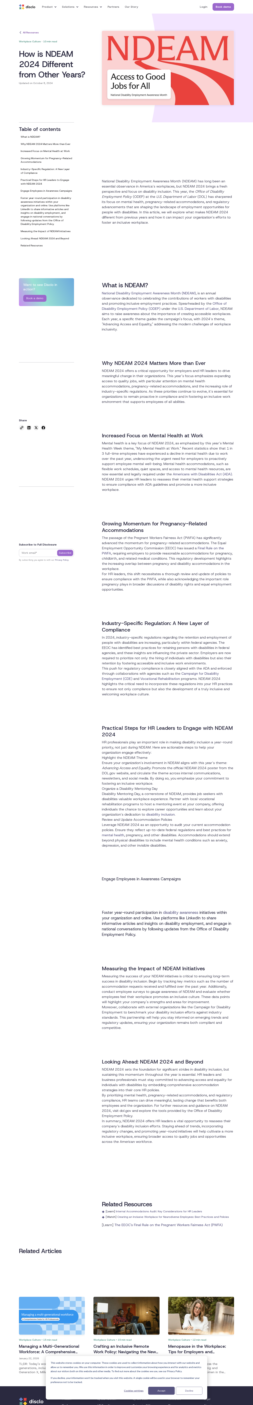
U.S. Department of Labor (198, 308)
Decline (189, 1390)
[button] (49, 7)
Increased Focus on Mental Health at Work (45, 151)
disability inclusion (160, 814)
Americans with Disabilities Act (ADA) (202, 474)
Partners (113, 7)
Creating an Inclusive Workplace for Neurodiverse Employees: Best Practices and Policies (173, 1217)
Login (203, 7)
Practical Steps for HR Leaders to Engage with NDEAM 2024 (45, 182)
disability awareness (180, 912)
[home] (27, 7)
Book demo (223, 7)
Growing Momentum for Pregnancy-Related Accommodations (46, 160)
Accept (161, 1390)
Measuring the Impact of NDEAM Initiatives (46, 231)
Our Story (131, 7)
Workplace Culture (30, 41)
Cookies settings (134, 1390)
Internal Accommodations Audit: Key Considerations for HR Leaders (159, 1211)
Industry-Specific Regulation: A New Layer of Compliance (45, 171)
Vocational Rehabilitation (160, 678)
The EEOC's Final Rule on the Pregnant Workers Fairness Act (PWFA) (168, 1225)
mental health (113, 835)
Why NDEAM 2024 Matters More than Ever (45, 144)
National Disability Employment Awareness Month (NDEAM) (149, 293)
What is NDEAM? (30, 136)
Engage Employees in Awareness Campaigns (46, 191)
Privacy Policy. (62, 560)
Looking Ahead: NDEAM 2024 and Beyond (45, 238)
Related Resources (32, 245)
